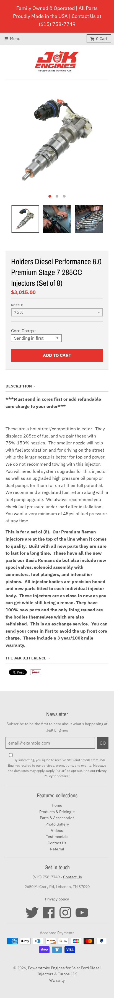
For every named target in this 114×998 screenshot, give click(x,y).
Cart (101, 38)
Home (57, 805)
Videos (57, 830)
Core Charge (23, 330)
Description (19, 386)
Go (103, 743)
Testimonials (57, 836)
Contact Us (57, 842)
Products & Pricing (55, 811)
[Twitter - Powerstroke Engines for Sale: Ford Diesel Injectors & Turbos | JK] (32, 912)
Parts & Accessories (57, 817)
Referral (57, 849)
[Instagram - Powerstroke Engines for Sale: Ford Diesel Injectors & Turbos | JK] (65, 912)
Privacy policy (57, 899)
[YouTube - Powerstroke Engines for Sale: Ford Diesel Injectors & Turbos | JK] (82, 912)
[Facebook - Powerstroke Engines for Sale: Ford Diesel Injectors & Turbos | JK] (48, 912)
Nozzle (17, 305)
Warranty (57, 980)
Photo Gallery (57, 824)
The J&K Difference (26, 658)
